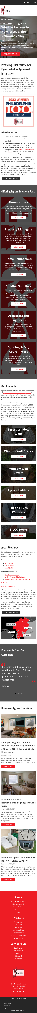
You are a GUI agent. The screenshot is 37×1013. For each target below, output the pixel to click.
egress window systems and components (17, 393)
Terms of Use (7, 1005)
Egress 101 (18, 909)
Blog (18, 912)
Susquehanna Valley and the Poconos (17, 579)
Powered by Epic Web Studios (18, 1010)
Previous (17, 690)
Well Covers (18, 925)
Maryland (18, 956)
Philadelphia (18, 951)
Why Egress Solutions (18, 901)
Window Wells (18, 922)
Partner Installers (18, 907)
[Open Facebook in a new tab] (24, 2)
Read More (9, 767)
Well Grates (18, 927)
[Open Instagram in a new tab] (31, 2)
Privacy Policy (7, 1003)
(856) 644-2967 (19, 988)
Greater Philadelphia (12, 575)
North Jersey (9, 563)
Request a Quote (11, 179)
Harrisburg (18, 953)
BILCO (10, 152)
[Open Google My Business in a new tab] (28, 2)
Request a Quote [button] (10, 54)
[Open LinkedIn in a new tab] (35, 2)
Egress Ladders (18, 930)
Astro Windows (18, 933)
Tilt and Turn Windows (18, 935)
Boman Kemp (23, 150)
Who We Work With (18, 904)
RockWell (31, 150)
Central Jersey (9, 566)
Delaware (4, 583)
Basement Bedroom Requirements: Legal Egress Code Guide (18, 802)
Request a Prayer (8, 1008)
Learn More (18, 217)
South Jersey (9, 568)
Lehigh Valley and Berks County (15, 577)
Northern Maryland (8, 586)
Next (19, 690)
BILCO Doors (18, 938)
